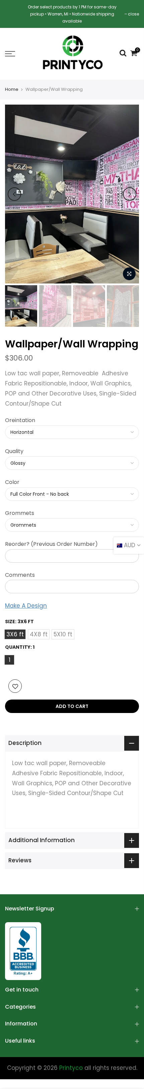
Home (11, 89)
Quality (14, 451)
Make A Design (26, 606)
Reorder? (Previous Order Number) (51, 544)
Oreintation (20, 420)
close (133, 14)
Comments (20, 575)
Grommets (19, 513)
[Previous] (14, 194)
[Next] (129, 194)
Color (12, 482)
